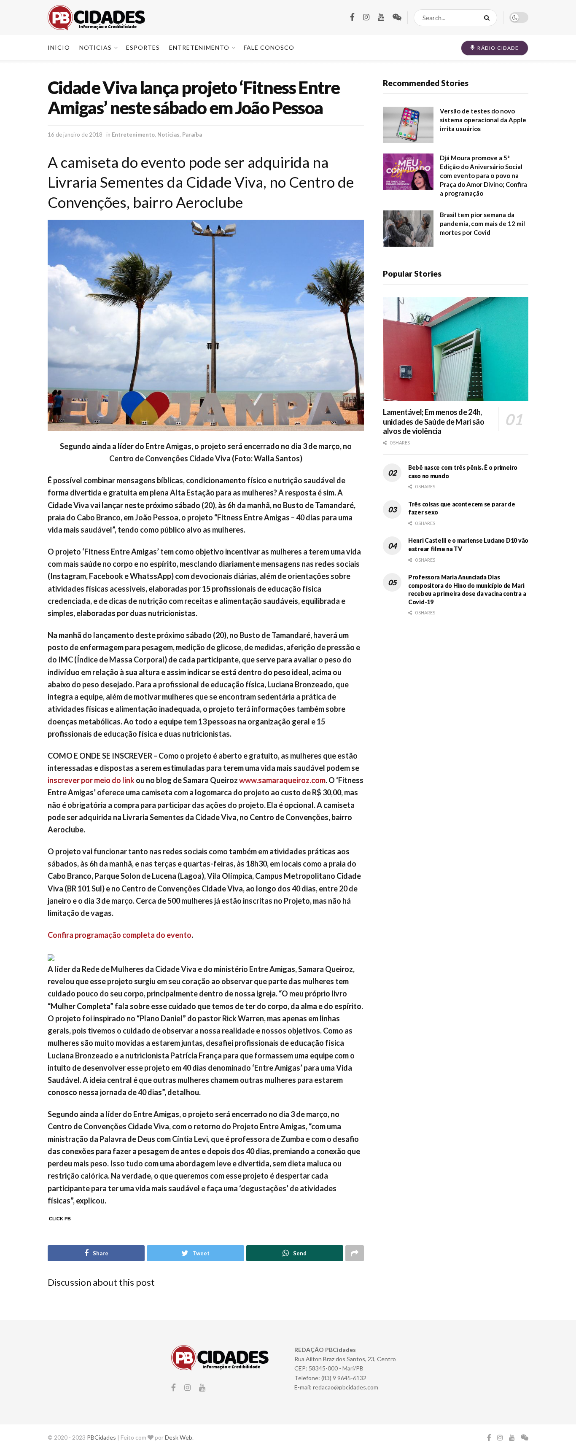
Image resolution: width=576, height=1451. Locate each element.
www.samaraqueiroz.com (282, 780)
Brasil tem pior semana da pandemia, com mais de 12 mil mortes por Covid (482, 223)
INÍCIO (59, 47)
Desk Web (178, 1437)
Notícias (168, 134)
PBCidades (101, 1437)
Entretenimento (133, 134)
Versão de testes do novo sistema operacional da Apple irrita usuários (483, 119)
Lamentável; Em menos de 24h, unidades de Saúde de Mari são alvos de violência (433, 421)
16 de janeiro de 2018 (75, 134)
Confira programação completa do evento (119, 935)
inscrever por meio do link (91, 780)
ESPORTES (143, 47)
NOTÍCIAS (95, 47)
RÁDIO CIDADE (497, 48)
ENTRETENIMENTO (199, 47)
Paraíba (192, 134)
